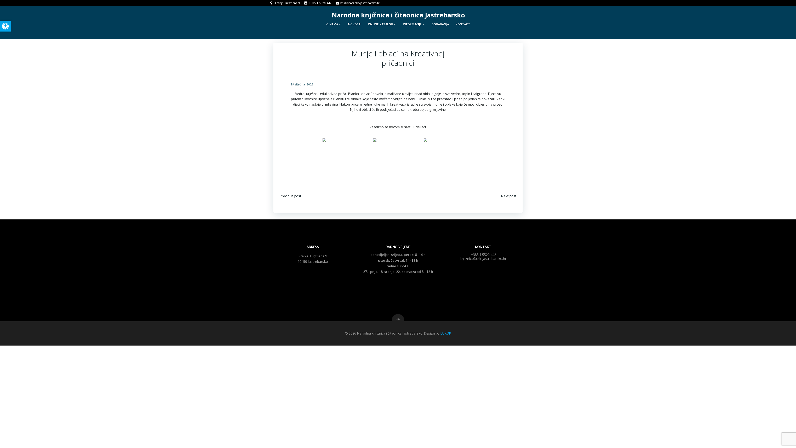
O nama (332, 24)
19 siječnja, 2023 (302, 84)
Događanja (440, 24)
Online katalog (380, 24)
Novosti (354, 24)
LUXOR (445, 333)
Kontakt (463, 24)
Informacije (412, 24)
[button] (5, 26)
